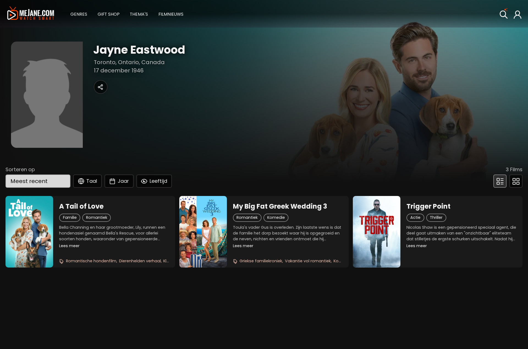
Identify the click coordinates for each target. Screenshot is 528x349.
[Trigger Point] (376, 232)
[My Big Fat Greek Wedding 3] (203, 232)
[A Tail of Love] (29, 232)
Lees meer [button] (69, 246)
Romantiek (96, 217)
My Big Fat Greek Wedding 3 (280, 206)
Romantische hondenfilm (91, 261)
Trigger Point (428, 206)
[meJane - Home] (30, 13)
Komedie (276, 217)
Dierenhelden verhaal (140, 261)
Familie (70, 217)
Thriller (436, 217)
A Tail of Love (81, 206)
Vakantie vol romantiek (308, 261)
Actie (415, 217)
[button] (78, 13)
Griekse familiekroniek (261, 261)
